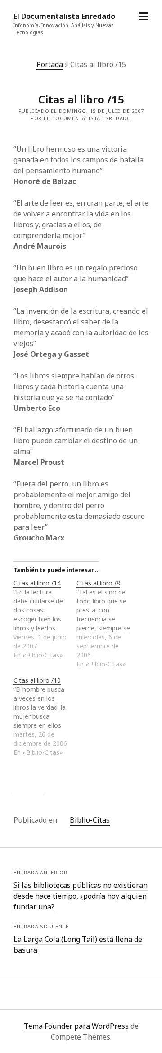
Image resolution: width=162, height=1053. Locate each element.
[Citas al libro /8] (108, 624)
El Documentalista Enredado (64, 16)
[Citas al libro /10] (45, 716)
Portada (49, 64)
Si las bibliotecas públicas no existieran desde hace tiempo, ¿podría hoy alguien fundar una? (81, 896)
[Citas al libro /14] (45, 619)
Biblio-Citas (90, 820)
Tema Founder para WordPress (76, 1026)
